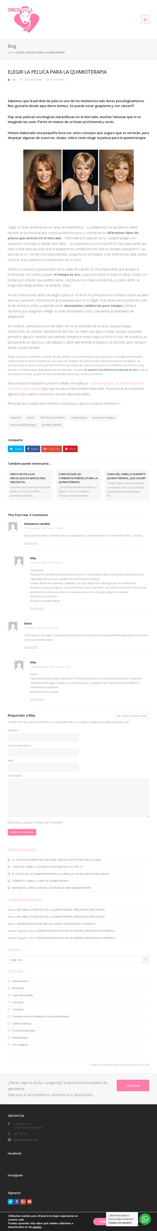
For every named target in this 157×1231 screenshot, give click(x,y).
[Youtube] (29, 1201)
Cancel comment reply (134, 715)
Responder (31, 543)
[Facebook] (16, 1201)
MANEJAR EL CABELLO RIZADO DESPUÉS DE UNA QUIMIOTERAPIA (51, 888)
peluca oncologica (104, 417)
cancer (30, 417)
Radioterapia (20, 1037)
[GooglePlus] (23, 1201)
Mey (32, 715)
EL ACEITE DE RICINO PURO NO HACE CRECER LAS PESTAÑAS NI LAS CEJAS (56, 860)
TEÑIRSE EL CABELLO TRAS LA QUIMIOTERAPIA (40, 881)
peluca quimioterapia (23, 425)
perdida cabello (51, 425)
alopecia (15, 417)
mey (13, 79)
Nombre (13, 730)
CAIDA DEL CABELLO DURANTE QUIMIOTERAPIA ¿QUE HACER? (126, 476)
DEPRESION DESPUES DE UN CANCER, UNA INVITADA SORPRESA (56, 924)
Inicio (11, 52)
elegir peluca (79, 417)
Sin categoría (20, 1044)
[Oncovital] (23, 19)
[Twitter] (10, 1201)
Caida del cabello (33, 79)
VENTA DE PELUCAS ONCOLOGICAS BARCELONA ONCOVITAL (27, 478)
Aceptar (104, 1221)
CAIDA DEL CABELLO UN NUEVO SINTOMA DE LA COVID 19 (47, 866)
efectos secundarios (52, 417)
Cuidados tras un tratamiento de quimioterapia (40, 1016)
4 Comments (57, 79)
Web (10, 760)
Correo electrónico (20, 745)
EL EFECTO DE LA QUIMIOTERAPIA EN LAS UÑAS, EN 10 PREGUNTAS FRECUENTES (61, 874)
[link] (37, 1227)
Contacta (133, 1085)
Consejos (18, 1002)
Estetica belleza (21, 1023)
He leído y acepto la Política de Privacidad (37, 822)
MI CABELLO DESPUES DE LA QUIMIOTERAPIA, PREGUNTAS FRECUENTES (61, 909)
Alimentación (20, 981)
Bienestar (18, 988)
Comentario (15, 775)
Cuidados (18, 1009)
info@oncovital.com (26, 1140)
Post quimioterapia (23, 1030)
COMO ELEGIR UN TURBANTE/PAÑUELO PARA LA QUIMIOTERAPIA (78, 478)
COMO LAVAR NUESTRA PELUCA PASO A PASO (118, 1065)
